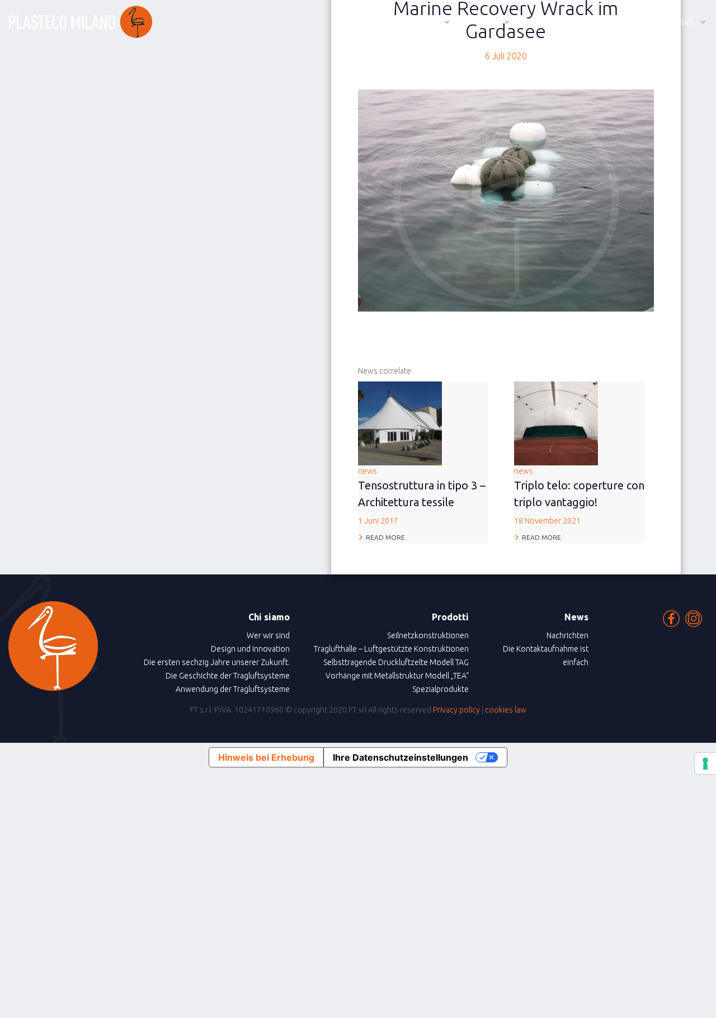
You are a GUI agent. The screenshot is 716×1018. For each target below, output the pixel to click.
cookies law (505, 709)
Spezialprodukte (440, 689)
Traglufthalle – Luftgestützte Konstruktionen (391, 648)
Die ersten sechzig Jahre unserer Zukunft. (217, 662)
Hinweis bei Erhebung (266, 757)
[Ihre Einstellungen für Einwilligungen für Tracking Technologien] (705, 763)
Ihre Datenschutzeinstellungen (400, 757)
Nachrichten (567, 635)
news (422, 495)
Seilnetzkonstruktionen (428, 635)
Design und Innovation (250, 648)
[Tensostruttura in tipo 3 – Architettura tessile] (400, 422)
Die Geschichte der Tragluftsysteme (228, 675)
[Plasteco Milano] (80, 22)
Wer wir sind (268, 635)
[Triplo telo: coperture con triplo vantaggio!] (556, 422)
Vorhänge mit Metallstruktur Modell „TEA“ (397, 675)
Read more (385, 537)
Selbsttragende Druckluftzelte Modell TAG (396, 662)
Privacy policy (456, 709)
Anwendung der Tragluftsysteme (233, 689)
